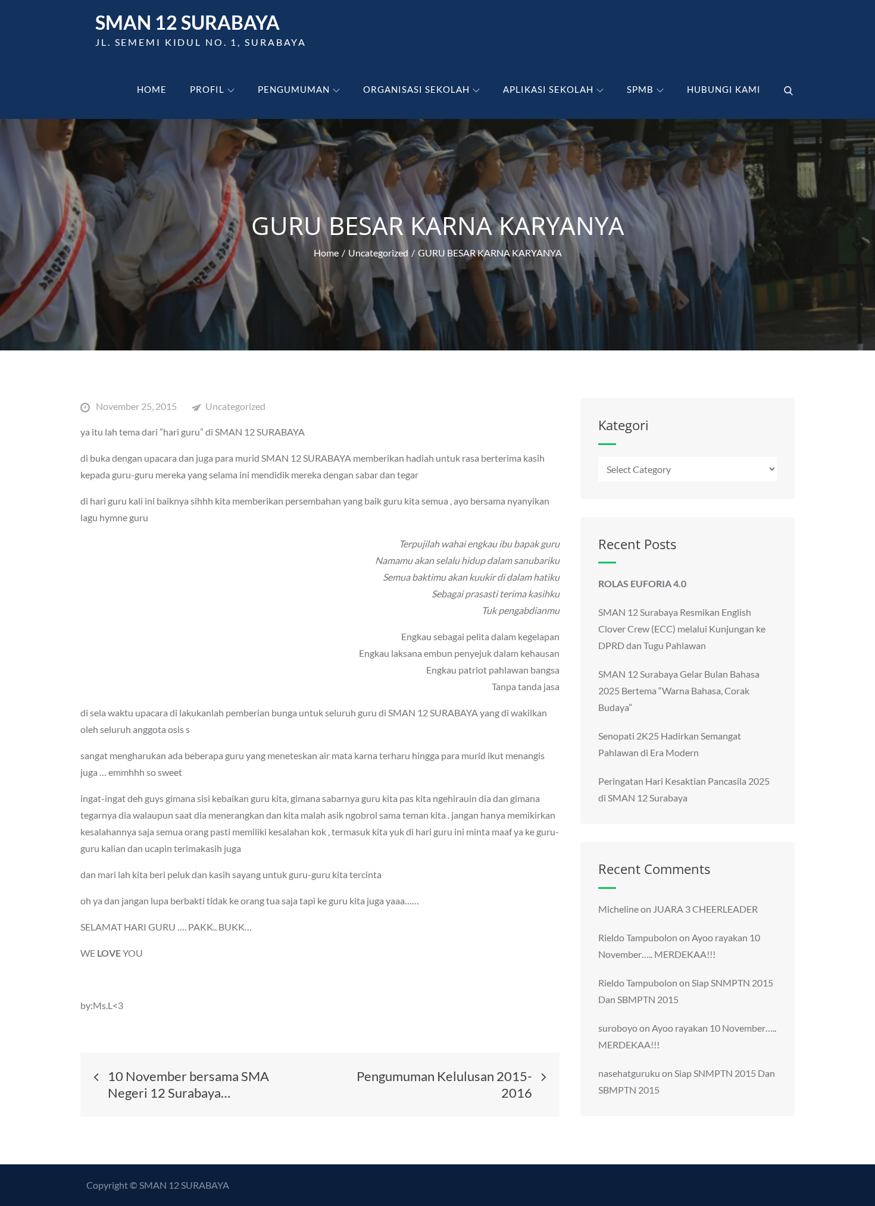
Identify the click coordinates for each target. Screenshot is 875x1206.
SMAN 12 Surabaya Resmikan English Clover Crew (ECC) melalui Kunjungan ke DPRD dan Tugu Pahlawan (681, 628)
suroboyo (618, 1027)
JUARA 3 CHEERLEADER (705, 908)
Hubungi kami (724, 89)
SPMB (640, 89)
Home (152, 89)
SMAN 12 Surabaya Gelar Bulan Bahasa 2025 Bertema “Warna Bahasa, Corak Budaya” (679, 690)
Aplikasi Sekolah (548, 89)
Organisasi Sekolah (416, 89)
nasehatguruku (629, 1073)
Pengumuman (294, 89)
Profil (207, 89)
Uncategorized (235, 406)
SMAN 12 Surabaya (187, 22)
